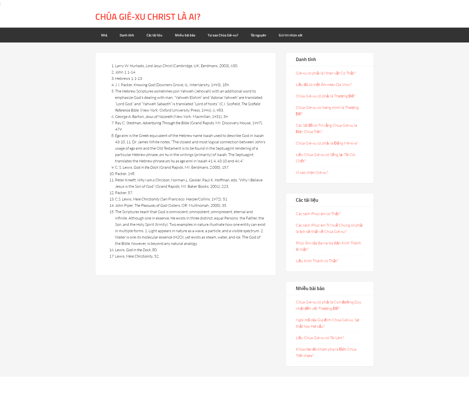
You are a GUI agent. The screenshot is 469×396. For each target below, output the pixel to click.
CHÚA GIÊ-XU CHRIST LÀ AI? (148, 16)
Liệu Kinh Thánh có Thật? (317, 260)
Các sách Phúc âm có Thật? (318, 213)
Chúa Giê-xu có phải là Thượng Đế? (325, 96)
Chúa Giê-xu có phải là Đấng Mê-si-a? (327, 143)
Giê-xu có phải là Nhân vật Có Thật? (326, 73)
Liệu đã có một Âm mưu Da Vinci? (324, 84)
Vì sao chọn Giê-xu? (312, 172)
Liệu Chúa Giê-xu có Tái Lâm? (320, 337)
